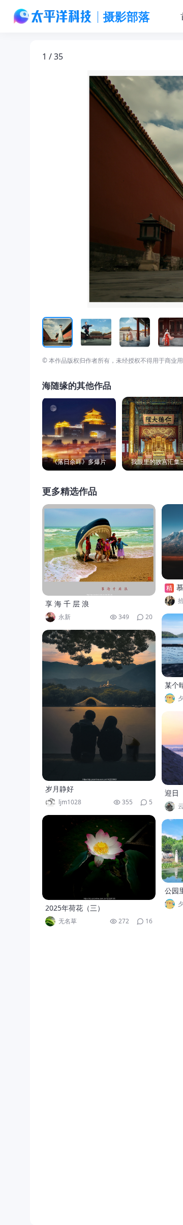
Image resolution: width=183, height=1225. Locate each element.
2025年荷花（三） (74, 908)
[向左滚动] (51, 332)
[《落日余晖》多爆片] (79, 434)
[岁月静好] (99, 705)
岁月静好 (59, 789)
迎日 (172, 793)
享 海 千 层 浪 (67, 603)
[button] (89, 189)
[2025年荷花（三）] (99, 857)
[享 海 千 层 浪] (99, 550)
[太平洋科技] (53, 16)
